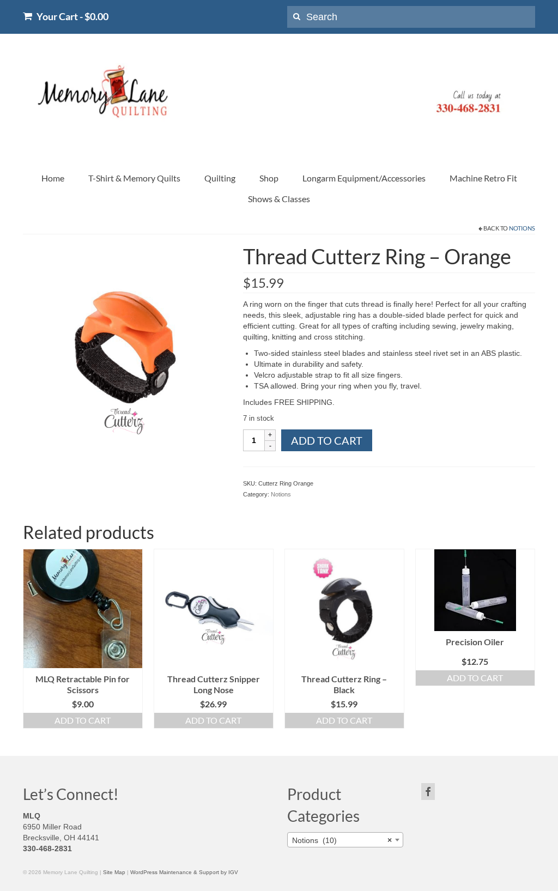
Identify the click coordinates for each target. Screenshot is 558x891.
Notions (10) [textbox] (342, 840)
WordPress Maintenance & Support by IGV (184, 872)
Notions (522, 228)
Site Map (114, 872)
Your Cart (71, 16)
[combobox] (345, 839)
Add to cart (326, 440)
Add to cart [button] (82, 720)
